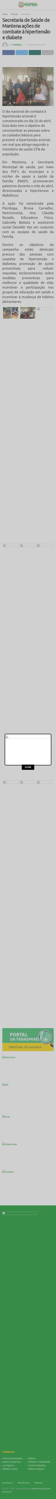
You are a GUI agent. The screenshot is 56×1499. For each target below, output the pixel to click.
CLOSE (28, 767)
